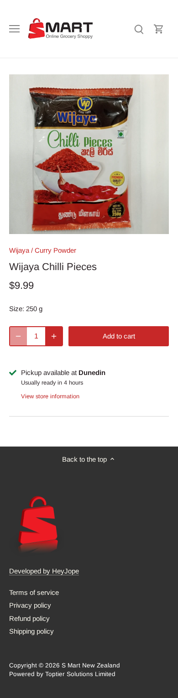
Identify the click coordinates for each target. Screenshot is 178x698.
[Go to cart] (158, 28)
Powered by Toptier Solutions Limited (62, 674)
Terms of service (34, 592)
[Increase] (54, 336)
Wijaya (19, 250)
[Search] (139, 28)
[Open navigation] (14, 28)
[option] (89, 154)
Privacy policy (30, 605)
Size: (16, 309)
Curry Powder (55, 250)
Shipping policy (31, 631)
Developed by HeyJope (44, 571)
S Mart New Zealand (91, 665)
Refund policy (29, 618)
